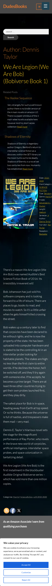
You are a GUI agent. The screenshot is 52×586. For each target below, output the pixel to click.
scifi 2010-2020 (40, 497)
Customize (26, 572)
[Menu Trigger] (45, 6)
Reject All (26, 580)
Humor (42, 206)
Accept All (26, 565)
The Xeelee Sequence (18, 98)
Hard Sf (48, 196)
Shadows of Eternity (18, 136)
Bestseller (43, 234)
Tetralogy (48, 193)
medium (42, 212)
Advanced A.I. (45, 203)
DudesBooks (15, 6)
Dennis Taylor (45, 221)
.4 (48, 215)
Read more (22, 126)
